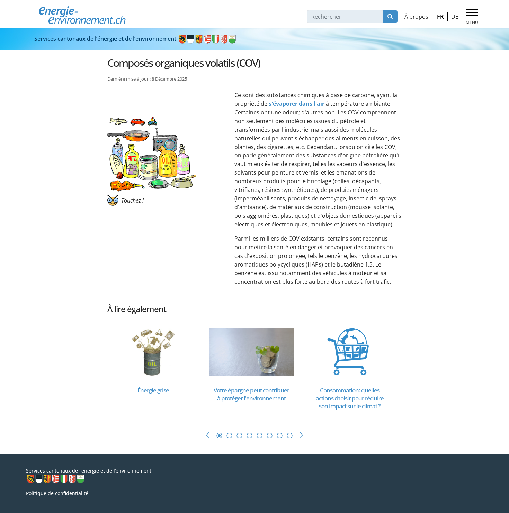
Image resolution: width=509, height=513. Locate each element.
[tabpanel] (156, 370)
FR (440, 16)
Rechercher (390, 16)
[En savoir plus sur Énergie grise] (153, 351)
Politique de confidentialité (57, 493)
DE (454, 16)
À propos (416, 16)
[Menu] (472, 17)
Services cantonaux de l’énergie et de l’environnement (106, 39)
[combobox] (345, 16)
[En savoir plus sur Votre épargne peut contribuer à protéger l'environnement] (251, 351)
